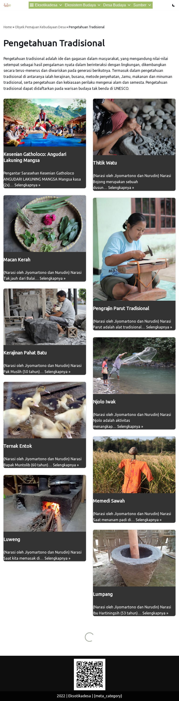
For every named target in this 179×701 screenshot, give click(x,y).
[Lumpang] (134, 558)
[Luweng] (44, 503)
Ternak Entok (17, 446)
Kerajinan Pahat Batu (25, 352)
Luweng (11, 539)
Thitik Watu (105, 162)
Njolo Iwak (104, 401)
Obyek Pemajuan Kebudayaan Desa (40, 27)
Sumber (139, 5)
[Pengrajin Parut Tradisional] (134, 249)
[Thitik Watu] (134, 127)
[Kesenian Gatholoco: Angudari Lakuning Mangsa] (44, 123)
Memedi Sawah (109, 500)
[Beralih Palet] (174, 5)
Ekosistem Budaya (80, 5)
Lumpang (103, 594)
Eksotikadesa (46, 5)
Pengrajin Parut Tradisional (121, 308)
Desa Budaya (114, 5)
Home (7, 27)
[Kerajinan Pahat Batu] (44, 317)
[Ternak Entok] (44, 410)
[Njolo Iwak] (134, 365)
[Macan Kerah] (44, 223)
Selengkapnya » (27, 185)
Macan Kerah (16, 259)
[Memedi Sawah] (134, 464)
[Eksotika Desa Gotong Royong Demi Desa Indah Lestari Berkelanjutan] (7, 5)
